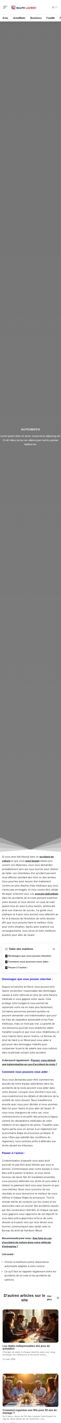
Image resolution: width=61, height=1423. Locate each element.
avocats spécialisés (46, 893)
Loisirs (10, 1313)
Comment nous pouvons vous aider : (29, 961)
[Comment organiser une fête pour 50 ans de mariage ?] (30, 1390)
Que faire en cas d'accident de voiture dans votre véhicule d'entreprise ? (27, 1242)
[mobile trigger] (6, 7)
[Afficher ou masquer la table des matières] (44, 949)
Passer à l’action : (18, 967)
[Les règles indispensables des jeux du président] (30, 1326)
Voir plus (49, 1298)
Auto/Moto (30, 429)
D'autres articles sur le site (24, 1297)
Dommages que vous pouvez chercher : (30, 955)
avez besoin (32, 860)
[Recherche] (46, 7)
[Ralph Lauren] (23, 7)
